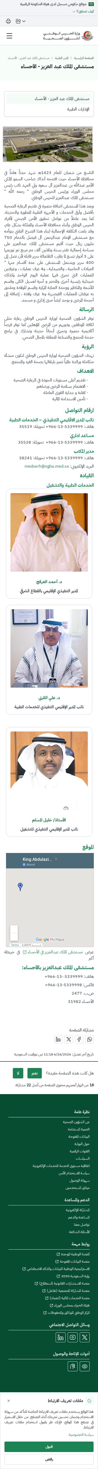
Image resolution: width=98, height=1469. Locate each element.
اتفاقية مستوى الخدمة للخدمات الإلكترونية (61, 1166)
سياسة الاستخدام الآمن (74, 1173)
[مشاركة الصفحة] (20, 21)
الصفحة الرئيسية (84, 58)
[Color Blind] (85, 1366)
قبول (49, 1446)
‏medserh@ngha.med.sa (47, 466)
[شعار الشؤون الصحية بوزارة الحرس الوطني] (68, 35)
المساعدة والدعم (79, 1217)
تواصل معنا (82, 1224)
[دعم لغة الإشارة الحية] (73, 1366)
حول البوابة (82, 1144)
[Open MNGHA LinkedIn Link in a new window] (61, 1337)
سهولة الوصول (80, 1180)
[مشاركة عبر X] (69, 1039)
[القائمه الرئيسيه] (9, 36)
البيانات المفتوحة (79, 1136)
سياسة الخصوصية (81, 1434)
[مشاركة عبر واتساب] (89, 1039)
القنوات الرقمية (80, 1151)
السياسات (83, 1158)
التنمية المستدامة (79, 1129)
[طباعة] (8, 21)
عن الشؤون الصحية (76, 1122)
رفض (49, 1459)
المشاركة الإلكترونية (78, 1210)
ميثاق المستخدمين (78, 1188)
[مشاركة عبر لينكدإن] (58, 1039)
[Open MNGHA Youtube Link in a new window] (73, 1337)
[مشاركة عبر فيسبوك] (79, 1039)
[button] (83, 11)
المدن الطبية (61, 58)
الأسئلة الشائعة (79, 1232)
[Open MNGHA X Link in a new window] (85, 1337)
